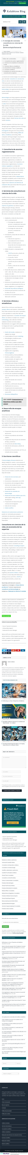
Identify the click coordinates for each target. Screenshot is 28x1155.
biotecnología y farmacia (9, 460)
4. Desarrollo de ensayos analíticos (12, 68)
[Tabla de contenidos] (23, 59)
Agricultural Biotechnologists (8, 903)
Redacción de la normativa (11, 477)
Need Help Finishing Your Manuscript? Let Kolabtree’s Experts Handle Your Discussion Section (14, 1005)
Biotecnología (5, 52)
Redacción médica (6, 1140)
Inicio (3, 1099)
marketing (20, 336)
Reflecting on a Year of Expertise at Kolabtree (13, 701)
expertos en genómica (7, 205)
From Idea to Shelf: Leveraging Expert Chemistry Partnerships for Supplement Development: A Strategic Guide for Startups (13, 984)
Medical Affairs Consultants (8, 890)
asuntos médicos (14, 572)
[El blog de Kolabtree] (14, 10)
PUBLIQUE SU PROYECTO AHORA (17, 591)
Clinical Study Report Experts (8, 898)
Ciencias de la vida (19, 118)
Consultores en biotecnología (8, 867)
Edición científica (9, 508)
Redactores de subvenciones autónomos (12, 512)
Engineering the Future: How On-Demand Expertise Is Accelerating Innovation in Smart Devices (14, 952)
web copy (18, 497)
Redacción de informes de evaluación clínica (12, 1135)
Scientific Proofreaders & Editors (9, 872)
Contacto (4, 1108)
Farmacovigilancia (9, 353)
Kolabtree (4, 1093)
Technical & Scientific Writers (8, 862)
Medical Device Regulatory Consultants (11, 893)
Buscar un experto (13, 3)
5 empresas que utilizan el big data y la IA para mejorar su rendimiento (12, 1048)
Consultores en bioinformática (9, 877)
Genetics (8, 120)
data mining (18, 443)
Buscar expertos (5, 1105)
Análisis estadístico (6, 1132)
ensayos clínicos (6, 309)
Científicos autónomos (14, 52)
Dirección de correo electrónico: (10, 918)
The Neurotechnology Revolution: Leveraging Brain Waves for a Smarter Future (13, 744)
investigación (5, 130)
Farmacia (4, 53)
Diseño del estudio (10, 332)
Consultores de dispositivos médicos (10, 865)
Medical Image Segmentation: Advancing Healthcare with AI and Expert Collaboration (13, 989)
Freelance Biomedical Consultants (9, 888)
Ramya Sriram (7, 51)
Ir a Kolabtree (18, 1)
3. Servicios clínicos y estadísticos (12, 66)
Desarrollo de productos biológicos (14, 288)
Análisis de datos (6, 1123)
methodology (5, 319)
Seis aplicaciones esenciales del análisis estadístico (13, 1017)
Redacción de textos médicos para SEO (15, 495)
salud (4, 103)
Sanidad (22, 52)
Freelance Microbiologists (7, 883)
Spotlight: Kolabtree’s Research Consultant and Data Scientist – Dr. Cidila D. (14, 722)
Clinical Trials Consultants (7, 875)
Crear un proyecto (6, 1102)
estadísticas (8, 134)
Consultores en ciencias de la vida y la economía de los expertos (13, 72)
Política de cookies (6, 1113)
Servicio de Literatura (6, 1126)
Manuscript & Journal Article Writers (10, 901)
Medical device (20, 176)
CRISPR (10, 253)
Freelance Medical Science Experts (10, 895)
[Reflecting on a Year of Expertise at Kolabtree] (14, 691)
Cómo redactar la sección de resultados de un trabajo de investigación (12, 1020)
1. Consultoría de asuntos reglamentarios (14, 61)
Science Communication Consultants (10, 880)
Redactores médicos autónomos (9, 860)
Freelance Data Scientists (7, 908)
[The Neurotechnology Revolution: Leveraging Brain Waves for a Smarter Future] (14, 734)
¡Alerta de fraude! (10, 1)
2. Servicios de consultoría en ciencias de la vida (14, 63)
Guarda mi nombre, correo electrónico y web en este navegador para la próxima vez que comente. (13, 785)
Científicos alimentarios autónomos (10, 870)
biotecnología (5, 89)
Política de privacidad (18, 933)
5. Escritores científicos (9, 69)
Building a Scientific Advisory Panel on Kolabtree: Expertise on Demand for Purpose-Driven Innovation (14, 970)
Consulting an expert (19, 545)
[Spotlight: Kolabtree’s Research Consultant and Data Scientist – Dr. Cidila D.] (14, 712)
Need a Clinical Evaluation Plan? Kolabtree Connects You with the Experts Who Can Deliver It (13, 947)
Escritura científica (6, 1137)
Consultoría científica (6, 1129)
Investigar (8, 53)
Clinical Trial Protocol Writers (8, 885)
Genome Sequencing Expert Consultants (11, 906)
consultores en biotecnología (10, 589)
